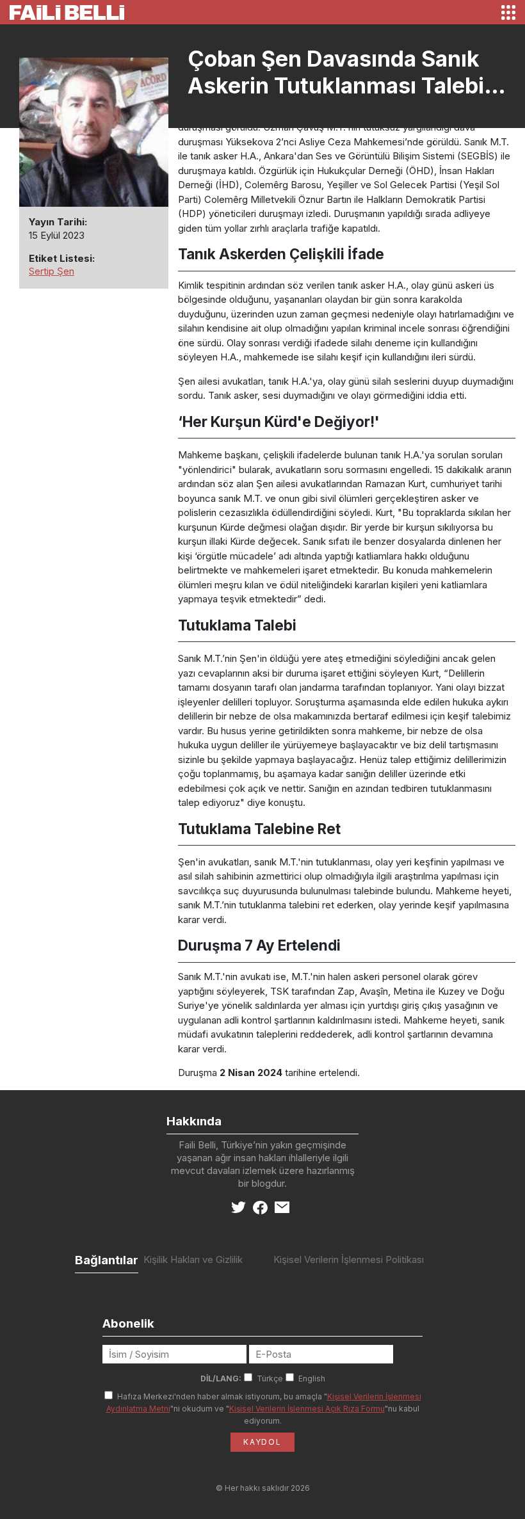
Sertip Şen (51, 271)
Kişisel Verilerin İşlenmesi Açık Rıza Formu (307, 1408)
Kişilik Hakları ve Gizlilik (193, 1259)
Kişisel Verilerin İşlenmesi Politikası (348, 1259)
